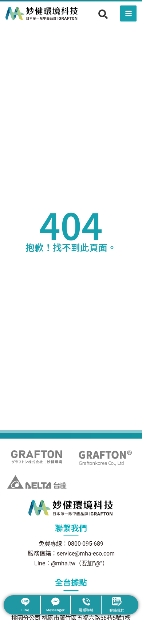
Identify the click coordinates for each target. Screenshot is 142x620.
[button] (103, 14)
